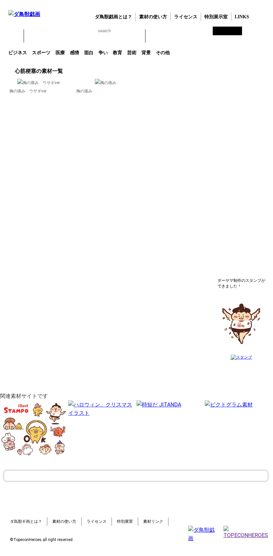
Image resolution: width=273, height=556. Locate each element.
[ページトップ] (136, 476)
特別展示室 (216, 16)
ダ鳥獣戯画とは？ (113, 16)
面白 (89, 52)
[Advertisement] (241, 168)
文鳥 (102, 36)
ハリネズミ (136, 36)
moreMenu (170, 36)
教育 (117, 52)
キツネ (67, 36)
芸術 (131, 52)
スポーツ (41, 52)
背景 (146, 52)
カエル (32, 36)
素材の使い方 (153, 16)
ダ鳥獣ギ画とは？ (26, 521)
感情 (74, 52)
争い (103, 52)
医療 (60, 52)
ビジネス (17, 52)
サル (119, 36)
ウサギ (50, 36)
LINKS (242, 16)
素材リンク (153, 521)
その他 (163, 52)
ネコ (84, 36)
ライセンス (185, 16)
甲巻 (15, 36)
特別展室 (125, 521)
